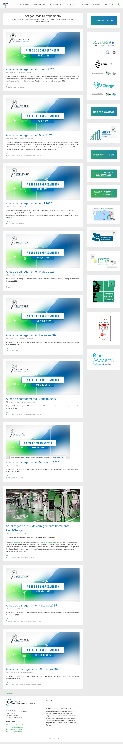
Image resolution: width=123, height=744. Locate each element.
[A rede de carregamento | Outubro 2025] (43, 601)
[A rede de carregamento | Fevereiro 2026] (43, 331)
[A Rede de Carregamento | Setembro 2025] (43, 665)
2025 (9, 478)
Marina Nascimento (26, 72)
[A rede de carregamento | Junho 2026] (43, 65)
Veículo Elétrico (71, 4)
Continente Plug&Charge (47, 542)
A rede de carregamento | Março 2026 (30, 271)
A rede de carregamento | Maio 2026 (29, 135)
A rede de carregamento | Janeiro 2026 (31, 398)
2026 (9, 87)
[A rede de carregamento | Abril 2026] (43, 199)
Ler (8, 85)
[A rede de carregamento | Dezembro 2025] (38, 458)
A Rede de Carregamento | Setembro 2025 (33, 669)
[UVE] (6, 4)
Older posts (8, 693)
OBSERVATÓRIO (39, 4)
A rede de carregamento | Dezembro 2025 (32, 462)
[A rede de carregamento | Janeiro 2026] (43, 394)
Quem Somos (55, 4)
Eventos (96, 4)
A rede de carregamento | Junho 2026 (30, 69)
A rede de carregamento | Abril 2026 (29, 203)
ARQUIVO (15, 87)
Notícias (85, 4)
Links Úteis (108, 4)
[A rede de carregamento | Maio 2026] (43, 131)
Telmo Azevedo (28, 534)
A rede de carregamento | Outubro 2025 (31, 605)
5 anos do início (17, 542)
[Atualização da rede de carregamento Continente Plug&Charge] (43, 522)
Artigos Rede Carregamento (27, 155)
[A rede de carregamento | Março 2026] (43, 267)
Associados (24, 4)
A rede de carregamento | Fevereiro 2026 (32, 335)
